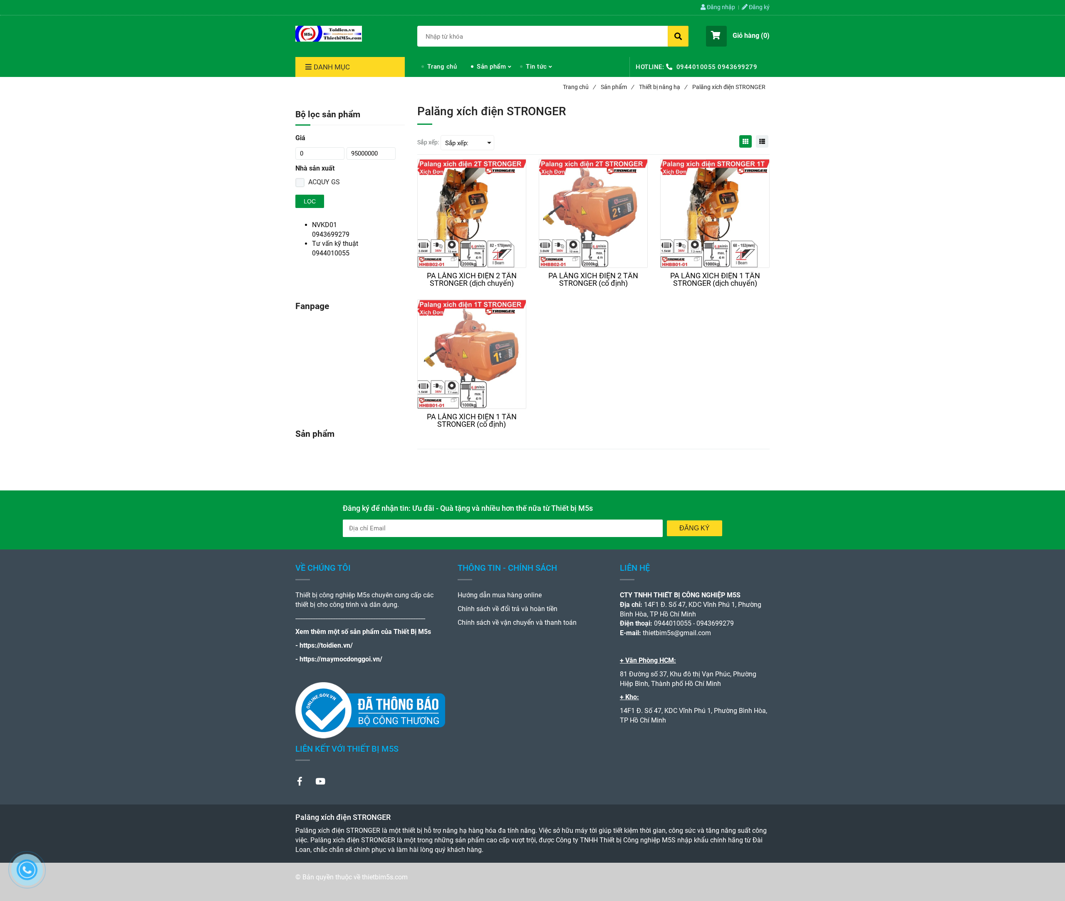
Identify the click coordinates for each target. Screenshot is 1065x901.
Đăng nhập (720, 7)
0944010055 (696, 67)
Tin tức (536, 66)
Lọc (310, 201)
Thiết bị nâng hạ (663, 87)
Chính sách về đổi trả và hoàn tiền (507, 609)
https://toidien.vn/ (326, 645)
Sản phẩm (491, 66)
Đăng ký (759, 7)
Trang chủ (442, 66)
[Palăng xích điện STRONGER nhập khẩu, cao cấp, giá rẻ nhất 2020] (328, 34)
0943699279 (737, 67)
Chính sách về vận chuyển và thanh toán (517, 622)
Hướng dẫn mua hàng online (500, 595)
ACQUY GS (324, 182)
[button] (738, 36)
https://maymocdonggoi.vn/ (341, 659)
